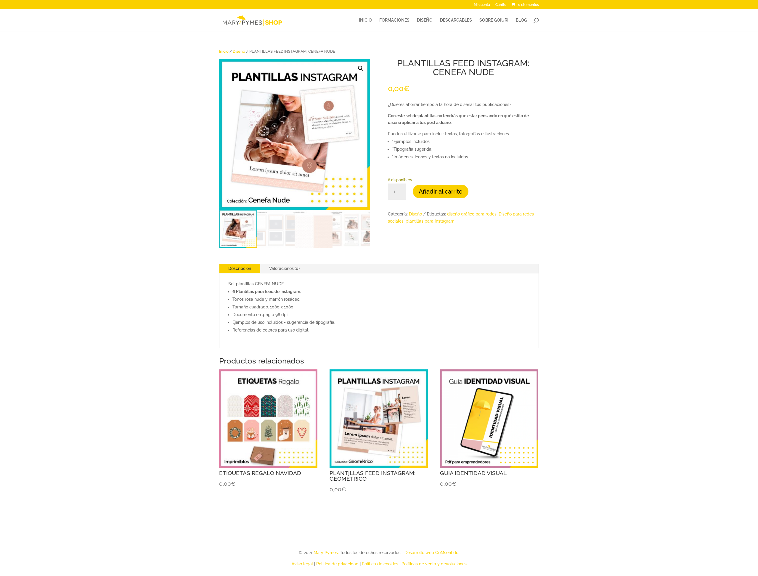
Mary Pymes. (327, 552)
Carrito (500, 5)
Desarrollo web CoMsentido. (431, 552)
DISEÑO (425, 20)
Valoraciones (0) (284, 268)
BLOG (521, 20)
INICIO (365, 20)
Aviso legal (302, 563)
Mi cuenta (482, 5)
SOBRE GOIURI (493, 20)
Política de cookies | (382, 563)
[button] (360, 68)
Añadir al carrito (440, 191)
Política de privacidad (337, 563)
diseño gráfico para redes (472, 214)
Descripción (239, 268)
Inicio (224, 51)
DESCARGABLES (456, 20)
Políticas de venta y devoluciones (434, 563)
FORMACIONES (394, 20)
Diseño (239, 51)
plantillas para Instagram (430, 221)
